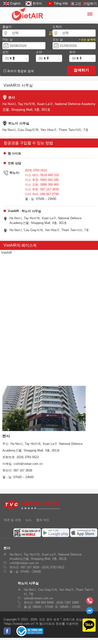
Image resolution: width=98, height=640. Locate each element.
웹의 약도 (42, 520)
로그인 (76, 3)
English (15, 3)
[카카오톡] (86, 625)
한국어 (37, 3)
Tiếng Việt (61, 3)
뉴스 (28, 520)
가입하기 (90, 3)
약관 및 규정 (12, 520)
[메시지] (89, 612)
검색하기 (81, 70)
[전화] (89, 602)
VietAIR (6, 252)
